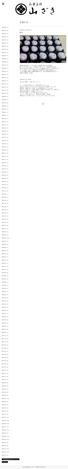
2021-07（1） (5, 203)
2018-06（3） (5, 316)
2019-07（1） (5, 279)
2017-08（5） (5, 348)
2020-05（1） (5, 247)
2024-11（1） (5, 90)
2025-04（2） (5, 74)
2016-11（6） (5, 376)
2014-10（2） (5, 455)
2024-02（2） (5, 118)
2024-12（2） (5, 87)
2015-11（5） (5, 414)
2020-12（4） (5, 225)
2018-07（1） (5, 313)
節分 (21, 32)
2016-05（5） (5, 395)
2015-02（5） (5, 442)
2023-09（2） (5, 131)
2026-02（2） (5, 43)
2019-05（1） (5, 285)
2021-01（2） (5, 222)
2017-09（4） (5, 345)
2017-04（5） (5, 360)
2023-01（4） (5, 153)
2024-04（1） (5, 112)
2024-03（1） (5, 115)
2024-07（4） (5, 102)
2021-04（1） (5, 213)
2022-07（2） (5, 169)
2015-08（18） (6, 423)
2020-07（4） (5, 241)
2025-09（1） (5, 58)
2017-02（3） (5, 367)
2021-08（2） (5, 200)
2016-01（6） (5, 408)
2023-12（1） (5, 121)
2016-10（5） (5, 379)
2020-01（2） (5, 260)
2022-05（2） (5, 175)
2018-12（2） (5, 301)
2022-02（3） (5, 184)
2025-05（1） (5, 71)
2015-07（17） (6, 426)
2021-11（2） (5, 191)
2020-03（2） (5, 253)
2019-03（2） (5, 291)
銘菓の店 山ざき (30, 467)
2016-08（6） (5, 386)
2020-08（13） (6, 238)
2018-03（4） (5, 326)
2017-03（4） (5, 364)
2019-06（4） (5, 282)
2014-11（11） (6, 452)
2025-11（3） (5, 52)
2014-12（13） (6, 448)
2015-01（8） (5, 445)
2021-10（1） (5, 194)
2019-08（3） (5, 275)
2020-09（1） (5, 235)
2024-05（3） (5, 109)
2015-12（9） (5, 411)
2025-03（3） (5, 77)
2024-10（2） (5, 93)
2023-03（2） (5, 147)
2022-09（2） (5, 162)
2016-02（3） (5, 404)
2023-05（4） (5, 140)
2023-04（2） (5, 143)
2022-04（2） (5, 178)
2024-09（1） (5, 96)
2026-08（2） (5, 27)
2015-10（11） (6, 417)
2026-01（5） (5, 46)
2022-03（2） (5, 181)
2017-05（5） (5, 357)
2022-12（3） (5, 156)
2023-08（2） (5, 134)
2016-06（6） (5, 392)
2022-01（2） (5, 187)
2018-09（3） (5, 307)
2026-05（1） (5, 33)
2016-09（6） (5, 382)
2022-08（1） (5, 165)
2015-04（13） (6, 436)
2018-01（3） (5, 332)
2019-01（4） (5, 297)
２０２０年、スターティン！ (30, 82)
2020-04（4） (5, 250)
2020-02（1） (5, 257)
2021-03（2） (5, 216)
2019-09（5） (5, 272)
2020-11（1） (5, 228)
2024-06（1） (5, 106)
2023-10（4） (5, 128)
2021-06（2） (5, 206)
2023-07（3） (5, 137)
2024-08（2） (5, 99)
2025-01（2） (5, 84)
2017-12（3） (5, 335)
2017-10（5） (5, 342)
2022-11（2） (5, 159)
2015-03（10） (6, 439)
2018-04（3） (5, 323)
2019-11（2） (5, 266)
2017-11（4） (5, 338)
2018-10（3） (5, 304)
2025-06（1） (5, 68)
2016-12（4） (5, 373)
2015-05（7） (5, 433)
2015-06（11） (6, 430)
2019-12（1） (5, 263)
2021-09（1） (5, 197)
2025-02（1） (5, 80)
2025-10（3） (5, 55)
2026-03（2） (5, 40)
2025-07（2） (5, 65)
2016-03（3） (5, 401)
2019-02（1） (5, 294)
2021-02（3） (5, 219)
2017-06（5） (5, 354)
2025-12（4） (5, 49)
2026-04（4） (5, 36)
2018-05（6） (5, 320)
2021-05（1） (5, 209)
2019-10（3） (5, 269)
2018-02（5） (5, 329)
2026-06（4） (5, 30)
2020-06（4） (5, 244)
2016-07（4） (5, 389)
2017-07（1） (5, 351)
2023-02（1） (5, 150)
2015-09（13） (6, 420)
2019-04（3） (5, 288)
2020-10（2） (5, 231)
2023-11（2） (5, 124)
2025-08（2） (5, 62)
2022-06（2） (5, 172)
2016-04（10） (6, 398)
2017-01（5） (5, 370)
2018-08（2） (5, 310)
